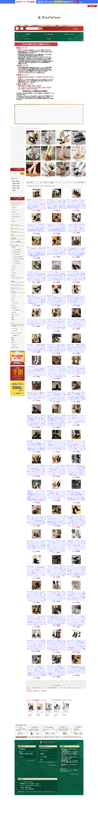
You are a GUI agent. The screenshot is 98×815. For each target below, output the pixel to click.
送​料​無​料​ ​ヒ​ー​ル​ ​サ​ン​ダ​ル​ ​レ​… (57, 712)
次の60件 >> (59, 682)
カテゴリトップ (28, 128)
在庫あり (46, 182)
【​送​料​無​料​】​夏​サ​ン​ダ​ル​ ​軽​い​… (48, 712)
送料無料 (51, 182)
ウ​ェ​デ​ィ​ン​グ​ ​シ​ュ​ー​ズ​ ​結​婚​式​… (40, 712)
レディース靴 (34, 128)
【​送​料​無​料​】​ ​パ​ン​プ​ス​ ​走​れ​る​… (65, 712)
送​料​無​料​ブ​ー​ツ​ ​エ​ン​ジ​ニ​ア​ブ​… (31, 712)
